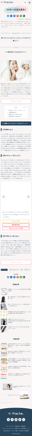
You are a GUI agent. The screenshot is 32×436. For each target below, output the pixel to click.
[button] (24, 16)
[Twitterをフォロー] (8, 419)
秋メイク (27, 269)
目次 (16, 107)
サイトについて (10, 426)
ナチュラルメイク (14, 269)
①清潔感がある (12, 112)
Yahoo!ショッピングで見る (16, 228)
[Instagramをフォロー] (15, 419)
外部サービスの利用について (22, 428)
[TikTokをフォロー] (19, 419)
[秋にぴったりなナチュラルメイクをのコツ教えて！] (14, 16)
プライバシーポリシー (8, 428)
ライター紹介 (14, 430)
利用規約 (23, 426)
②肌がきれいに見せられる (15, 114)
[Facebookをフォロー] (12, 419)
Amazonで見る (16, 221)
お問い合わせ (6, 430)
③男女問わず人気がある (15, 116)
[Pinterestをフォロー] (23, 419)
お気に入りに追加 (17, 101)
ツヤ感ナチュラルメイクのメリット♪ (16, 110)
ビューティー (4, 269)
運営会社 (17, 426)
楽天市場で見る (16, 224)
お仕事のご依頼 (23, 430)
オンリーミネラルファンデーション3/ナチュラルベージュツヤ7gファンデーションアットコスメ (15, 214)
